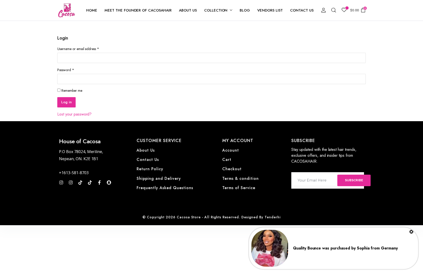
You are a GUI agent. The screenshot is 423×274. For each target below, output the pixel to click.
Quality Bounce (307, 248)
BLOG (245, 10)
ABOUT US (188, 10)
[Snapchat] (109, 182)
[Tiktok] (80, 182)
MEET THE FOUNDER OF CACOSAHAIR (138, 10)
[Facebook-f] (99, 182)
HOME (91, 10)
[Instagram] (61, 182)
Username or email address (78, 48)
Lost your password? (74, 114)
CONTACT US (302, 10)
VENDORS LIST (270, 10)
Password (65, 69)
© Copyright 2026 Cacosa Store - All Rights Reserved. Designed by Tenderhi (211, 217)
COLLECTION (216, 10)
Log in (66, 102)
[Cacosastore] (66, 10)
